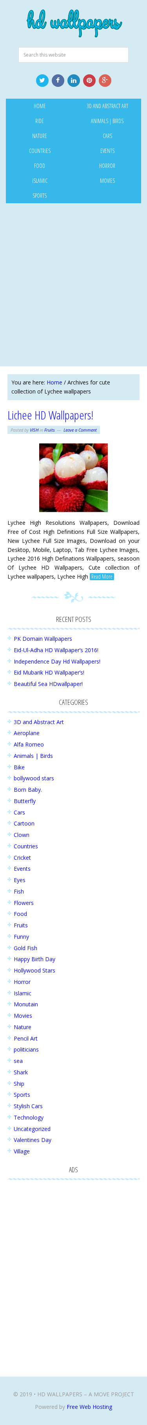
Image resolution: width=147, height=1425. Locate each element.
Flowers (24, 902)
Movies (23, 1015)
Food (20, 914)
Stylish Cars (28, 1106)
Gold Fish (25, 948)
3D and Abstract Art (39, 722)
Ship (19, 1083)
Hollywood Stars (34, 970)
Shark (21, 1072)
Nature (22, 1027)
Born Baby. (28, 789)
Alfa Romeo (29, 744)
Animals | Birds (33, 755)
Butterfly (25, 801)
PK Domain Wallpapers (43, 638)
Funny (21, 936)
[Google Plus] (105, 80)
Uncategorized (32, 1129)
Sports (22, 1094)
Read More (102, 576)
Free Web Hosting (89, 1406)
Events (22, 868)
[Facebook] (58, 80)
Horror (22, 982)
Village (22, 1151)
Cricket (22, 857)
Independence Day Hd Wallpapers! (57, 661)
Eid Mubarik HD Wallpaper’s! (49, 672)
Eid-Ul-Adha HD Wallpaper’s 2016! (56, 650)
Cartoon (24, 823)
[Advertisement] (73, 285)
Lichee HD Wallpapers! (50, 415)
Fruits (49, 430)
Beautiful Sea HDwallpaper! (48, 684)
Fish (19, 891)
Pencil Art (26, 1038)
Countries (26, 846)
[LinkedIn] (73, 80)
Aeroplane (27, 733)
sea (18, 1061)
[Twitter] (42, 80)
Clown (21, 834)
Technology (29, 1117)
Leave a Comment (80, 430)
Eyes (19, 880)
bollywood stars (34, 778)
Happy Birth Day (34, 959)
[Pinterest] (89, 80)
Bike (19, 767)
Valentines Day (32, 1140)
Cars (19, 812)
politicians (26, 1049)
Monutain (26, 1004)
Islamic (22, 993)
